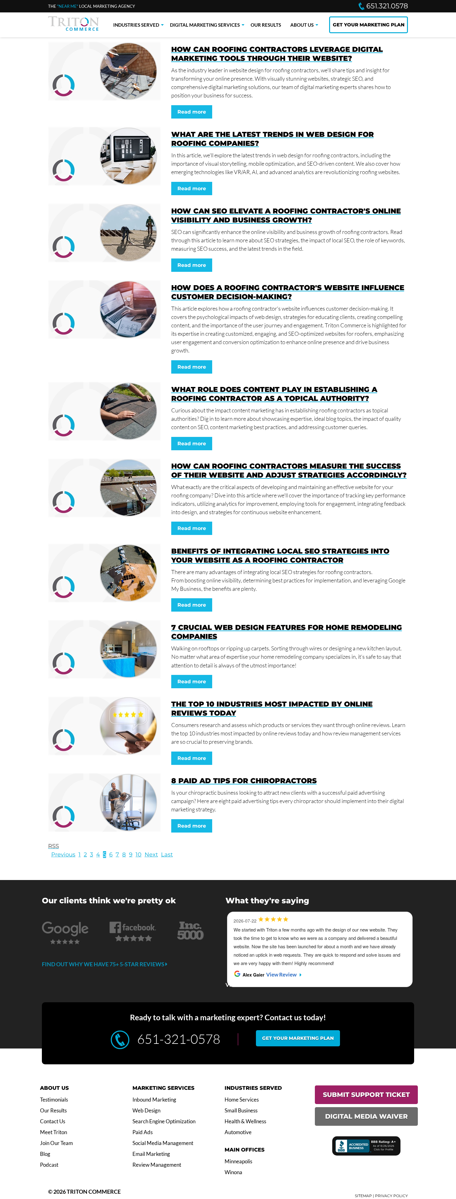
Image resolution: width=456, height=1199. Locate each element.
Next (151, 854)
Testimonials (54, 1100)
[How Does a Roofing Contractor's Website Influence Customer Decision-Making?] (104, 337)
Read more (191, 112)
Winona (233, 1172)
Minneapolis (238, 1161)
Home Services (242, 1100)
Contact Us (52, 1121)
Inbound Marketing (154, 1100)
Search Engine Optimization (163, 1121)
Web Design (146, 1110)
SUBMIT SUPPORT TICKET (366, 1094)
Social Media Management (162, 1143)
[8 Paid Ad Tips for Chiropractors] (104, 830)
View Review (281, 975)
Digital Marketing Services (205, 25)
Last (167, 854)
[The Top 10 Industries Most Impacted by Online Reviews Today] (104, 753)
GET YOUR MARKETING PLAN (369, 25)
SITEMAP (363, 1195)
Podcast (49, 1165)
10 (138, 854)
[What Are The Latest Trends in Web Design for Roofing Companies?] (104, 183)
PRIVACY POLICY (391, 1195)
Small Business (241, 1110)
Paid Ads (142, 1132)
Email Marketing (151, 1154)
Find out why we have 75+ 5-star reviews (103, 964)
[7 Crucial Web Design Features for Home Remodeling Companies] (104, 676)
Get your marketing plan (298, 1038)
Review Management (156, 1165)
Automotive (238, 1132)
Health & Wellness (245, 1121)
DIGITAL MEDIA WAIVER (366, 1116)
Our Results (266, 25)
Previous (63, 854)
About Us (302, 25)
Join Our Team (56, 1143)
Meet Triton (53, 1132)
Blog (45, 1154)
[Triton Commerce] (73, 28)
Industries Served (136, 25)
